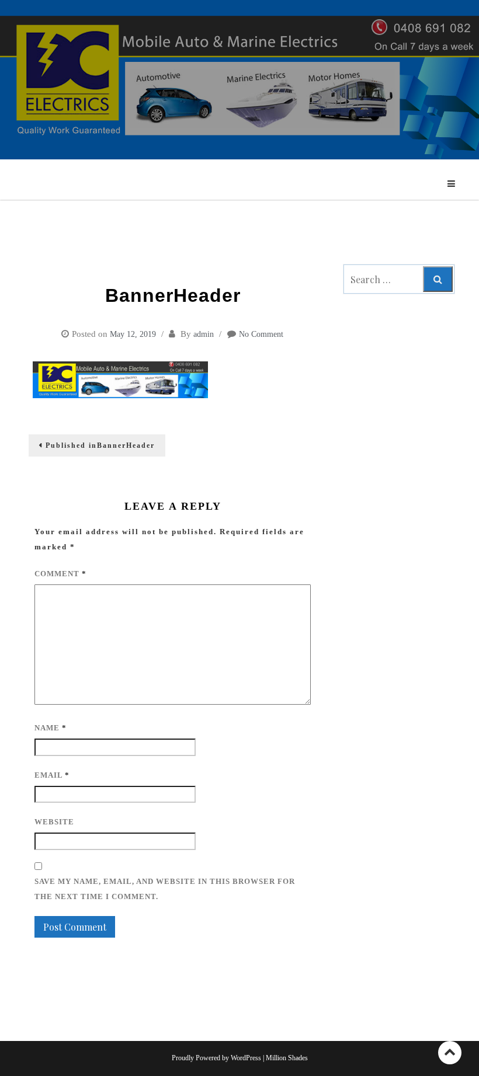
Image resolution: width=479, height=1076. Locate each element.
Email (52, 775)
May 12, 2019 (133, 334)
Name (50, 727)
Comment (60, 573)
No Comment (261, 334)
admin (203, 334)
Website (54, 821)
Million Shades (287, 1058)
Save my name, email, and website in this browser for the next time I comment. (164, 889)
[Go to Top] (450, 1052)
